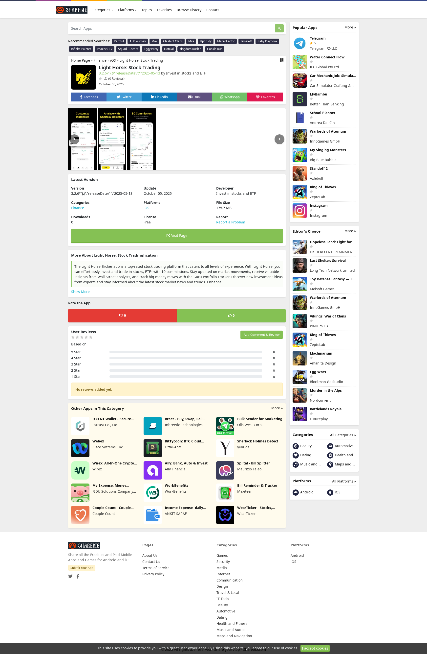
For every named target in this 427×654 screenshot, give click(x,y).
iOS (113, 60)
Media (221, 567)
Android (306, 492)
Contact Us (151, 561)
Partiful (119, 41)
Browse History (189, 9)
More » (277, 408)
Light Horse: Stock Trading (141, 60)
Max (154, 41)
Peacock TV (104, 49)
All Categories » (343, 435)
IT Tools (222, 598)
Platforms (126, 9)
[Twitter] (70, 574)
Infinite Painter (81, 49)
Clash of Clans (173, 41)
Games (222, 555)
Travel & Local (227, 592)
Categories (101, 9)
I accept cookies (315, 648)
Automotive (344, 445)
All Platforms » (344, 481)
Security (223, 561)
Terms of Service (156, 567)
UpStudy (206, 41)
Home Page (80, 60)
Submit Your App (81, 568)
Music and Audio (310, 464)
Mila (191, 41)
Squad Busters (128, 49)
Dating (305, 455)
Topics (147, 9)
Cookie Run (214, 49)
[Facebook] (77, 574)
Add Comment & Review (261, 334)
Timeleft (246, 41)
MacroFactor (226, 41)
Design (222, 586)
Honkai (169, 49)
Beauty (305, 445)
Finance (100, 60)
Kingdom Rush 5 (190, 49)
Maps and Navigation (345, 464)
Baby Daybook (267, 41)
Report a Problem (230, 222)
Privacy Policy (153, 574)
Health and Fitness (345, 455)
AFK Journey (137, 41)
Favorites (164, 9)
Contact (212, 9)
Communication (229, 580)
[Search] (279, 28)
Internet (223, 574)
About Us (149, 555)
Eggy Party (151, 49)
